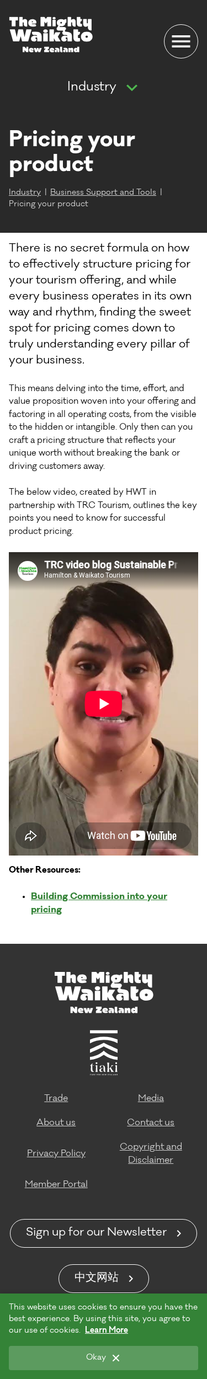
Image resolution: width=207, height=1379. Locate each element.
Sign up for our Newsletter (96, 1233)
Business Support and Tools (103, 193)
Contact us (150, 1123)
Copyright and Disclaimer (151, 1154)
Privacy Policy (56, 1154)
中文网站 (97, 1278)
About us (56, 1123)
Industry (91, 88)
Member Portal (56, 1184)
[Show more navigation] (132, 88)
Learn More (106, 1331)
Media (151, 1098)
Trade (56, 1098)
